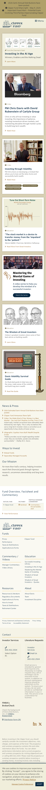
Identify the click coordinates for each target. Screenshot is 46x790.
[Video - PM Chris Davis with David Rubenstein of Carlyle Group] (23, 85)
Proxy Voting (36, 620)
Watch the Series (22, 295)
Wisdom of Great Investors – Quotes (32, 581)
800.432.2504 (11, 650)
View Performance (11, 514)
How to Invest (7, 602)
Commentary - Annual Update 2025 (36, 506)
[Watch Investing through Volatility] (23, 151)
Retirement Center (9, 608)
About (28, 588)
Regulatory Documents (11, 597)
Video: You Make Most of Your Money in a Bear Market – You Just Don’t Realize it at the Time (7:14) (23, 419)
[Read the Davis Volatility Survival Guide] (19, 360)
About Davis (29, 594)
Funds (5, 533)
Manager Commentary (10, 565)
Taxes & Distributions (10, 545)
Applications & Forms (10, 548)
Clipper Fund (9, 505)
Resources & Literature (11, 594)
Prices (4, 539)
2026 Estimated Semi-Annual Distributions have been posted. (24, 412)
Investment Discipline (33, 599)
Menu (40, 21)
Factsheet (23, 505)
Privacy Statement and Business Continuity (16, 620)
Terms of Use (6, 623)
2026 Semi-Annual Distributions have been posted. (24, 4)
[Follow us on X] (40, 724)
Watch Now (11, 131)
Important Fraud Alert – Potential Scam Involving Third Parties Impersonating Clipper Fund (24, 12)
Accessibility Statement (21, 623)
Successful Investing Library (32, 563)
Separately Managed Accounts (15, 456)
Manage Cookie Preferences (22, 784)
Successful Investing (13, 188)
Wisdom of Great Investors (31, 576)
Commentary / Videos (10, 558)
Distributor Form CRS (12, 719)
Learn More (11, 61)
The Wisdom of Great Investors (20, 332)
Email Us (33, 653)
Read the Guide (12, 391)
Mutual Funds (9, 453)
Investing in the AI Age (19, 53)
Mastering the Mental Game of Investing (33, 571)
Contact (6, 634)
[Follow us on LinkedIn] (35, 724)
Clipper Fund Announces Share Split (17, 415)
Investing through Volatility (18, 169)
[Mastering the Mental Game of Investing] (23, 262)
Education (30, 556)
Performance (7, 542)
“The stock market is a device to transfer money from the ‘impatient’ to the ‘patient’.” (23, 237)
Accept (39, 784)
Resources (7, 588)
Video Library (7, 568)
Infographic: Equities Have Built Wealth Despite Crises (21, 433)
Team (27, 597)
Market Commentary (13, 185)
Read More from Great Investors (19, 246)
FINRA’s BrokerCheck (8, 715)
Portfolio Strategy (30, 185)
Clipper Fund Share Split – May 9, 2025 (24, 8)
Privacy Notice (29, 779)
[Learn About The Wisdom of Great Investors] (23, 315)
